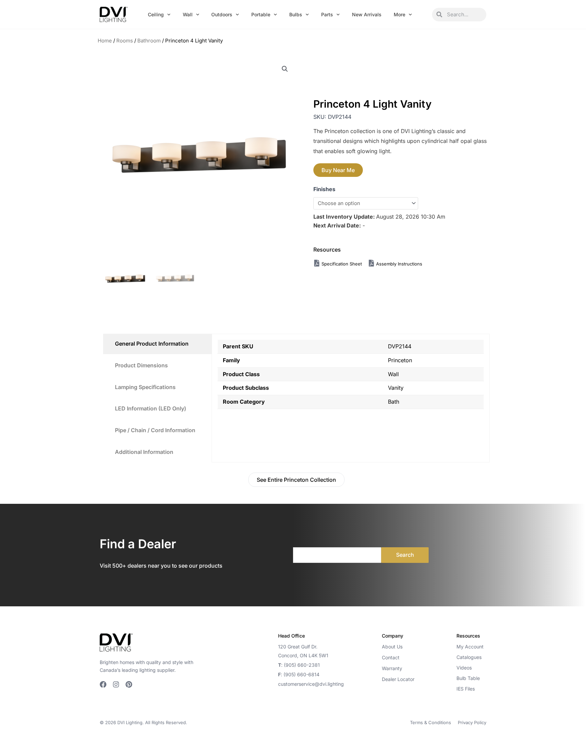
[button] (285, 69)
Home (105, 40)
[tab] (157, 344)
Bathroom (149, 40)
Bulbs (295, 14)
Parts (327, 14)
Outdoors (221, 14)
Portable (260, 14)
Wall (188, 14)
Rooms (124, 40)
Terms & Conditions (430, 722)
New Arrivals (367, 14)
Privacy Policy (472, 722)
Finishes (324, 189)
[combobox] (464, 14)
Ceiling (156, 14)
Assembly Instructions (398, 264)
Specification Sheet (342, 264)
